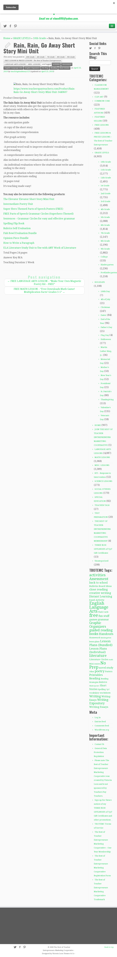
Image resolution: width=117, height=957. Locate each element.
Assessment (66, 64)
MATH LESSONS (102, 457)
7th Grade (51, 57)
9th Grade (71, 57)
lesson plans (94, 642)
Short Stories (64, 68)
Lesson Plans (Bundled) (100, 643)
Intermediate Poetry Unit (18, 204)
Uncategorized (101, 561)
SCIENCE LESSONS (103, 481)
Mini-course (94, 664)
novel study (106, 667)
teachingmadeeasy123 (20, 71)
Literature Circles (98, 659)
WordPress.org (102, 730)
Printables (96, 674)
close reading (98, 589)
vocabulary (94, 693)
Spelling (102, 689)
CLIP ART (99, 97)
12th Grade (106, 178)
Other (91, 672)
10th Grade (39, 38)
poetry (100, 671)
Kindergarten (107, 265)
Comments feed (102, 726)
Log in (98, 717)
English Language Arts (13, 68)
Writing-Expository (99, 701)
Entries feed (100, 721)
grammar (103, 619)
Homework (94, 637)
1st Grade (105, 185)
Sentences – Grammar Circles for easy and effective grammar (39, 218)
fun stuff (104, 615)
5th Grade (105, 217)
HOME (98, 425)
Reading (54, 68)
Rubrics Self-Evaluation (17, 228)
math (111, 660)
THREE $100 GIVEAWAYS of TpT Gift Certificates (103, 549)
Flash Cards (103, 612)
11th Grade (106, 170)
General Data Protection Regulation (100, 752)
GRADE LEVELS (22, 38)
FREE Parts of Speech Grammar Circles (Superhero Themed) (38, 213)
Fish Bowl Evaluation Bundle (20, 233)
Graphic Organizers (32, 68)
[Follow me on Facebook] (11, 26)
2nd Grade (105, 193)
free (93, 615)
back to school (98, 582)
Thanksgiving (107, 399)
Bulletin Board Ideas (100, 586)
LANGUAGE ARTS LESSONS (15, 64)
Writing (95, 696)
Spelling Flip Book (13, 223)
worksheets (105, 693)
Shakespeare (94, 686)
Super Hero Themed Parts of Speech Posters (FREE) (33, 208)
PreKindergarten (109, 272)
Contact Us (99, 744)
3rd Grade (105, 201)
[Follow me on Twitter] (6, 26)
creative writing (100, 593)
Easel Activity (96, 600)
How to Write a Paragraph (18, 242)
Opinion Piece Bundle (15, 238)
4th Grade (105, 209)
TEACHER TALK (102, 505)
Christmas (105, 307)
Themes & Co (69, 954)
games (93, 619)
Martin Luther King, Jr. (106, 351)
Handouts (106, 634)
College (104, 257)
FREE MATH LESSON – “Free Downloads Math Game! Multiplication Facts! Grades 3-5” (44, 290)
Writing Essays (98, 706)
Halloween (106, 339)
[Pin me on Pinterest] (16, 26)
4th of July (105, 299)
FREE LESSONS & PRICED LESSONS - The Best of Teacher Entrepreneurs (33, 61)
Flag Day (105, 335)
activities (56, 64)
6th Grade (40, 57)
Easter (103, 315)
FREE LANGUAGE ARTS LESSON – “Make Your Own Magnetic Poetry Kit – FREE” (44, 283)
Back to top (109, 947)
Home (6, 38)
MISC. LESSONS (34, 64)
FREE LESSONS (102, 125)
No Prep (45, 68)
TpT (108, 689)
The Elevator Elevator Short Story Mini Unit (28, 199)
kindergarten (106, 638)
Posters (108, 671)
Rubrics (103, 682)
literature (98, 655)
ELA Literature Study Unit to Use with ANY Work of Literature (39, 247)
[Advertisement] (20, 926)
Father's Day (106, 327)
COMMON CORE (102, 101)
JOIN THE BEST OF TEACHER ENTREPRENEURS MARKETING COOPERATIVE (103, 437)
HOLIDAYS (100, 282)
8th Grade (61, 57)
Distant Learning (100, 596)
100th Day (105, 291)
